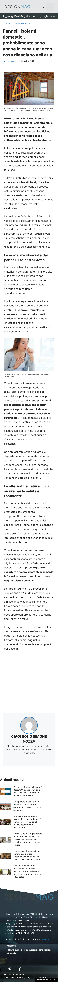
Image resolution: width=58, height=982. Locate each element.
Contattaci (46, 939)
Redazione (9, 978)
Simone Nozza (9, 61)
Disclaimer (45, 978)
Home (8, 23)
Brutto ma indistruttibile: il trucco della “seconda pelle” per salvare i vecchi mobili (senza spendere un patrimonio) (27, 822)
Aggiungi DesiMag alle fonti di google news (29, 16)
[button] (42, 7)
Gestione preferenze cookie (46, 980)
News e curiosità (22, 23)
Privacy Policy (26, 978)
